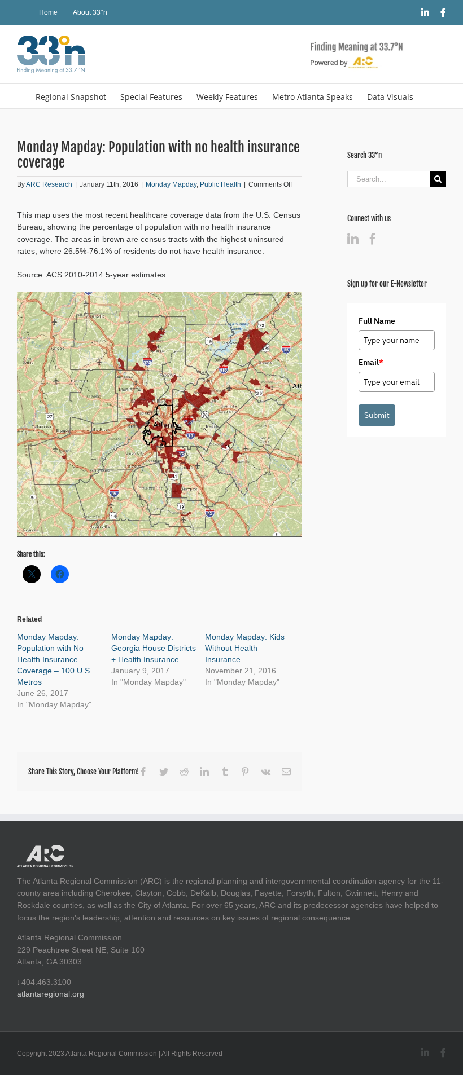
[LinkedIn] (353, 239)
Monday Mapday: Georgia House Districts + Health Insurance (153, 648)
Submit (377, 415)
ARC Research (49, 184)
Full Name (377, 321)
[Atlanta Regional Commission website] (45, 850)
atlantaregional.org (50, 993)
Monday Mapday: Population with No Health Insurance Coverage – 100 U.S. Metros (54, 659)
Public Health (220, 184)
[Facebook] (372, 239)
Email (371, 362)
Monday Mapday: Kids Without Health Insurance (245, 648)
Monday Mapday (171, 184)
